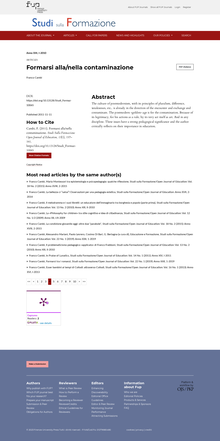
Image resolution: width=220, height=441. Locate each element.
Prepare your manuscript (40, 400)
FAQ (126, 408)
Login (177, 7)
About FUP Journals (138, 7)
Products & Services (135, 400)
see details (46, 323)
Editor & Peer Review (103, 404)
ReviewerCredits (68, 404)
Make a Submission (37, 364)
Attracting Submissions (104, 416)
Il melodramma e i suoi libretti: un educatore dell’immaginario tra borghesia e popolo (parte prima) (101, 202)
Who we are (130, 392)
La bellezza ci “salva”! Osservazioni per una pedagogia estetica (81, 192)
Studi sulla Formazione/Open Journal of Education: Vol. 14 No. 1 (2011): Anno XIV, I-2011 (120, 255)
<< (28, 281)
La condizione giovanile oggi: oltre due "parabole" (74, 224)
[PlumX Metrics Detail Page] (43, 301)
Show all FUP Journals (161, 7)
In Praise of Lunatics (58, 255)
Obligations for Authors (39, 412)
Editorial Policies (133, 396)
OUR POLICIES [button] (162, 35)
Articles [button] (69, 35)
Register (187, 7)
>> (84, 281)
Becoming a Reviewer (71, 400)
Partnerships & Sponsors (137, 404)
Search (186, 35)
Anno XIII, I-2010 (36, 53)
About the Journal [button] (40, 35)
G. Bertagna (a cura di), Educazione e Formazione (131, 234)
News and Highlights (130, 35)
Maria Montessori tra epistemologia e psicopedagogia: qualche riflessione (87, 181)
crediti (148, 429)
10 (74, 281)
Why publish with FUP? (39, 388)
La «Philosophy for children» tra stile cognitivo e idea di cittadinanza (84, 213)
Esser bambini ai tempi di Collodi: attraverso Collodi (75, 267)
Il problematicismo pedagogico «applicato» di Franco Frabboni (81, 245)
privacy (139, 429)
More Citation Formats (39, 155)
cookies (130, 429)
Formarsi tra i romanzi (58, 261)
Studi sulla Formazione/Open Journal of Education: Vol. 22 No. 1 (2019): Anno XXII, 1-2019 (123, 261)
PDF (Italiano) (185, 67)
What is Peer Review (70, 388)
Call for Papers (96, 35)
